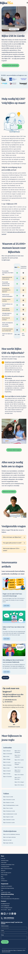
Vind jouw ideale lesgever (14, 450)
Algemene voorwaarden (6, 886)
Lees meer (5, 677)
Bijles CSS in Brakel (19, 774)
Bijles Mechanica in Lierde (9, 811)
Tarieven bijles (4, 874)
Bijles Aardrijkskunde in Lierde (10, 814)
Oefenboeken (4, 880)
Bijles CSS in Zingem (19, 782)
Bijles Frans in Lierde (8, 808)
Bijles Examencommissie (6, 868)
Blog (2, 876)
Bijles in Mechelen (7, 765)
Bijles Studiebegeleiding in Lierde (10, 805)
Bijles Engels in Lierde (8, 817)
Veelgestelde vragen (5, 892)
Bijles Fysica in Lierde (8, 796)
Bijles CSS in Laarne (19, 760)
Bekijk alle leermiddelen (9, 491)
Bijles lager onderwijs (8, 843)
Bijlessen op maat (7, 840)
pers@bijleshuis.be (8, 907)
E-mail (2, 930)
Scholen (3, 878)
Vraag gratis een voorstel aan (10, 65)
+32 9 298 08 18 (5, 905)
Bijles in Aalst (6, 768)
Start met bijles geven (6, 872)
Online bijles (4, 862)
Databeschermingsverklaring (7, 888)
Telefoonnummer (5, 926)
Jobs (2, 890)
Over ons (3, 858)
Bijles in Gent (6, 756)
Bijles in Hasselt (7, 771)
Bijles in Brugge (6, 759)
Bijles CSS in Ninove (19, 785)
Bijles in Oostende (7, 776)
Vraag (2, 935)
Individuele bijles (4, 860)
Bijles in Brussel (6, 751)
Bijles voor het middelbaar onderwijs (11, 834)
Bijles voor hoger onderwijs (9, 837)
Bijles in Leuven (6, 762)
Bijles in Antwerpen (7, 753)
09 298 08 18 (8, 702)
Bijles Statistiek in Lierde (9, 819)
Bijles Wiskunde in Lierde (9, 799)
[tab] (14, 537)
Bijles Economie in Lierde (9, 822)
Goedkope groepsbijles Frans (7, 864)
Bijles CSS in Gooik (19, 767)
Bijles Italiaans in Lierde (8, 802)
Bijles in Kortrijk (6, 773)
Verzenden (4, 942)
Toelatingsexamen (5, 866)
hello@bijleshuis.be (11, 700)
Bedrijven (3, 870)
